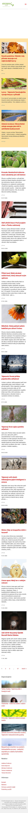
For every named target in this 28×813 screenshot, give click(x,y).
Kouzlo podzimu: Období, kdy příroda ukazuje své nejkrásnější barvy (12, 58)
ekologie (3, 141)
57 (18, 668)
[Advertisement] (14, 24)
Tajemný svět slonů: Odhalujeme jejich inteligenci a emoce (13, 479)
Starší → (24, 668)
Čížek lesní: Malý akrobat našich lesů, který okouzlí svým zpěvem (13, 275)
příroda (3, 73)
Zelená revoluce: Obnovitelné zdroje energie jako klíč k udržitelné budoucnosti (13, 126)
